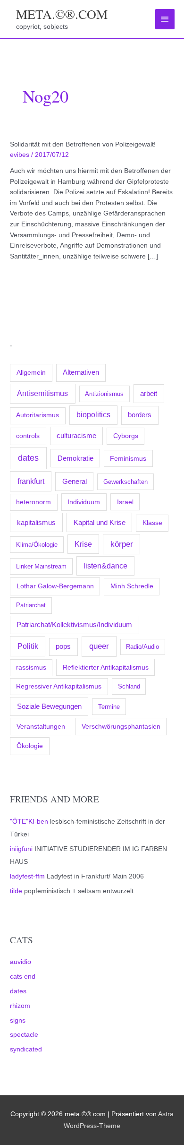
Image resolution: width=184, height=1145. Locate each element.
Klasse (152, 522)
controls (28, 435)
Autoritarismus (37, 415)
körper (121, 544)
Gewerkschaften (125, 481)
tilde (16, 891)
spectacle (24, 1034)
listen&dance (105, 566)
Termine (109, 706)
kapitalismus (36, 522)
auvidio (20, 961)
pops (63, 646)
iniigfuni (21, 848)
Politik (27, 646)
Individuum (83, 502)
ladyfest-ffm (27, 876)
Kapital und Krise (99, 522)
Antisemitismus (42, 393)
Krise (83, 544)
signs (17, 1020)
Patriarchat (31, 605)
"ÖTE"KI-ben (29, 821)
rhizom (20, 1005)
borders (139, 415)
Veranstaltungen (41, 726)
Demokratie (75, 458)
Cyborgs (125, 435)
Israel (125, 502)
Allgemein (31, 372)
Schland (129, 686)
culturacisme (76, 435)
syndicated (26, 1049)
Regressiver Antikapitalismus (58, 686)
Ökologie (30, 745)
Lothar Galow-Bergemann (55, 586)
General (74, 481)
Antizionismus (104, 393)
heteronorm (33, 502)
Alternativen (81, 372)
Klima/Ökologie (37, 544)
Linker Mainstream (41, 566)
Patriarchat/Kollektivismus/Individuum (74, 624)
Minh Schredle (131, 586)
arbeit (148, 393)
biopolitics (93, 415)
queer (99, 646)
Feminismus (128, 458)
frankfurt (30, 481)
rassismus (31, 667)
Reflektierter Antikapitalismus (106, 667)
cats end (22, 976)
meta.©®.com (62, 14)
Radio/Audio (142, 646)
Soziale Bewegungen (49, 706)
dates (28, 458)
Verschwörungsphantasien (121, 726)
